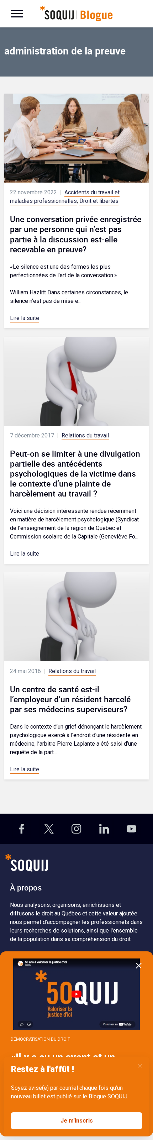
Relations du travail (85, 435)
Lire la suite (24, 318)
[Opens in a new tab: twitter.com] (48, 828)
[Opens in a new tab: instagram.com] (76, 828)
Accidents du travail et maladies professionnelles (65, 196)
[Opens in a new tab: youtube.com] (131, 828)
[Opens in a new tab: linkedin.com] (104, 828)
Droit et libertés (98, 201)
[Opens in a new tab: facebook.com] (21, 828)
